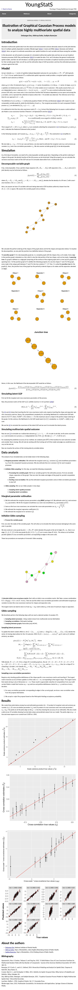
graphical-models (32, 20)
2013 (40, 49)
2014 (3, 51)
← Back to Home (6, 9)
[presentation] (5, 73)
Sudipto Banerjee (10, 952)
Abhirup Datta (9, 950)
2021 (31, 57)
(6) (5, 412)
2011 (56, 49)
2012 (49, 111)
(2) (58, 127)
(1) (10, 433)
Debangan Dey (9, 947)
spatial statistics (45, 20)
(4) (10, 412)
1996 (51, 402)
